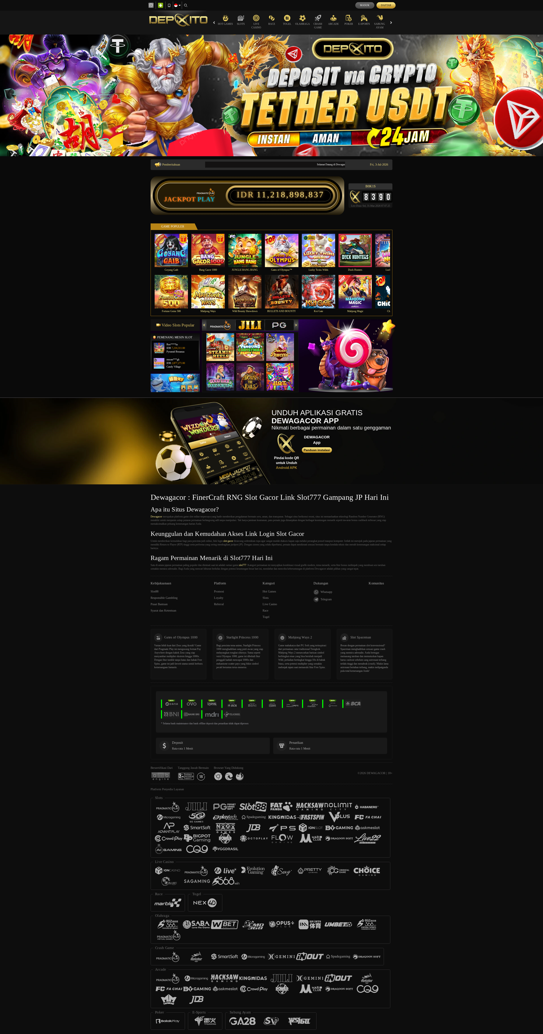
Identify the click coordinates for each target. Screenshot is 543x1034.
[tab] (220, 325)
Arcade (333, 23)
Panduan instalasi (317, 450)
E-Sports (364, 23)
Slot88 (154, 591)
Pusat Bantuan (159, 604)
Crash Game (317, 25)
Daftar (386, 5)
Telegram (326, 599)
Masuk (364, 5)
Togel (287, 23)
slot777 (242, 565)
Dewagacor (156, 516)
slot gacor (228, 540)
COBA (223, 342)
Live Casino (256, 25)
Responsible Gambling (164, 597)
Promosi (219, 591)
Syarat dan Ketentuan (163, 610)
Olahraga (302, 23)
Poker (348, 23)
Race (271, 23)
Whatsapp (326, 592)
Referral (219, 604)
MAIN (174, 250)
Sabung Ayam (379, 25)
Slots (241, 23)
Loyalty (218, 597)
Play (206, 199)
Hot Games (225, 23)
